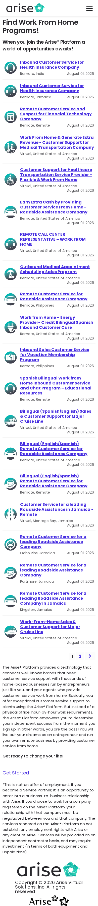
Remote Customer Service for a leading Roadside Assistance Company (53, 541)
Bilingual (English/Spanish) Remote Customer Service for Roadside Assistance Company (53, 448)
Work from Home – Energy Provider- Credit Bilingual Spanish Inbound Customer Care (56, 322)
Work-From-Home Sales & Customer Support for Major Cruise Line (50, 626)
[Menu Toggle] (89, 8)
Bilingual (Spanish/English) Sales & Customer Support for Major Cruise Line (55, 416)
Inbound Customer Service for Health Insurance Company (52, 65)
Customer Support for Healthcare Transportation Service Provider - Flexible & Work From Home (56, 174)
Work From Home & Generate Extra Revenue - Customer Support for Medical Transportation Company (57, 142)
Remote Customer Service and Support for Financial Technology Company (56, 114)
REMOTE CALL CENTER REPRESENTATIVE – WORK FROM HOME (53, 239)
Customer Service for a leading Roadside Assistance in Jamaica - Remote (56, 509)
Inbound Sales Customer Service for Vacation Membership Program (54, 354)
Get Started (16, 773)
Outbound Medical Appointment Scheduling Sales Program (55, 269)
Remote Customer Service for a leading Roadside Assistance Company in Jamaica (53, 598)
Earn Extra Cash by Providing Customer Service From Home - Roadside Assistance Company (53, 207)
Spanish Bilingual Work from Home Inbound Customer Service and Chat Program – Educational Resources (55, 386)
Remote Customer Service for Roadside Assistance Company (53, 297)
